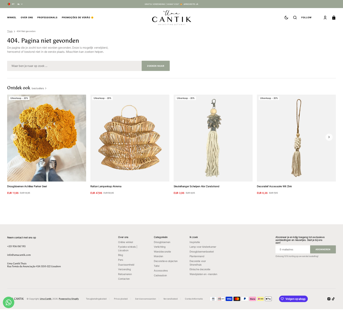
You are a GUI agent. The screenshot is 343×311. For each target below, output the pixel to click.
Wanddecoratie (162, 251)
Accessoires (161, 270)
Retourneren (125, 274)
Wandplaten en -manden (203, 274)
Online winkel (125, 242)
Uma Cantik (45, 298)
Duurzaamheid (126, 264)
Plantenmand (197, 256)
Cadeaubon (160, 275)
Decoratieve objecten (166, 261)
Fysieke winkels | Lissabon (127, 248)
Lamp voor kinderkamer (203, 246)
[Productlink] (46, 145)
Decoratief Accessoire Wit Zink (274, 186)
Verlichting (159, 246)
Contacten (124, 278)
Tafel (156, 265)
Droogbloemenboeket (202, 251)
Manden (158, 256)
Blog (120, 254)
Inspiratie (195, 242)
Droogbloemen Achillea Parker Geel (27, 186)
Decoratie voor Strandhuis (198, 262)
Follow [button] (306, 17)
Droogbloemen (162, 242)
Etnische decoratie (200, 269)
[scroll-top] (335, 303)
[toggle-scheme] (286, 17)
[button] (295, 17)
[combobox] (88, 66)
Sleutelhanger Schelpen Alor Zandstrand (196, 186)
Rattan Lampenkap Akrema (105, 186)
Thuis (10, 31)
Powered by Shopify (69, 298)
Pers (120, 259)
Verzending (124, 269)
